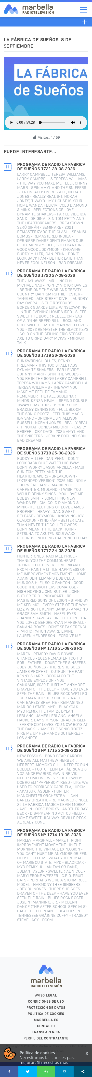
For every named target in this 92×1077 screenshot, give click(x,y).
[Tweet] (27, 1071)
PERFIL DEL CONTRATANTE (46, 1038)
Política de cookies (46, 1014)
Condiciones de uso (46, 1001)
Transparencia (46, 1032)
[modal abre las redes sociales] (83, 1071)
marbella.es (46, 1020)
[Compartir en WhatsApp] (46, 1071)
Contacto (46, 1026)
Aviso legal (46, 995)
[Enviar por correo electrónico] (64, 1071)
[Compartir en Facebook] (9, 1071)
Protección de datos (45, 1008)
